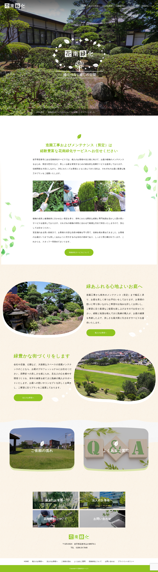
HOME (83, 6)
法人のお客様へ (108, 6)
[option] (79, 58)
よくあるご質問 (133, 6)
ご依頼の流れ (121, 6)
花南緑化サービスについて (79, 252)
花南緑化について (148, 6)
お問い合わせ (110, 561)
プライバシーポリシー (126, 561)
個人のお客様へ (94, 6)
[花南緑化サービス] (15, 5)
